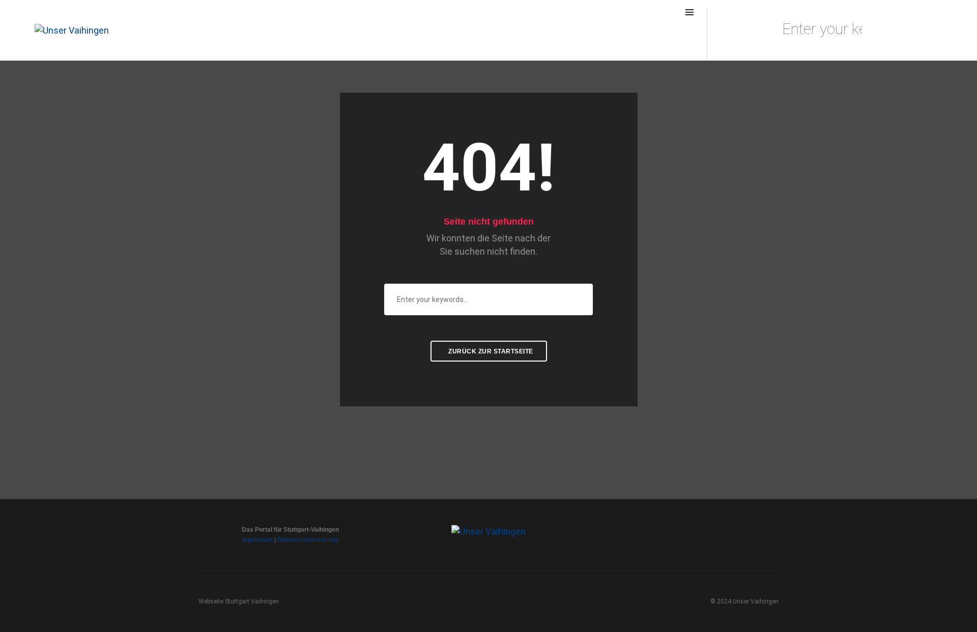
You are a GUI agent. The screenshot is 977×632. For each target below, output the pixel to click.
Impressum (257, 539)
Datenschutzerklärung (307, 539)
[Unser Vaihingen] (72, 29)
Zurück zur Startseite (490, 351)
